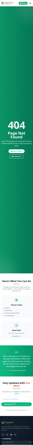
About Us (7, 308)
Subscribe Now (8, 404)
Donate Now (8, 310)
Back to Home (17, 151)
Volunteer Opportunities (11, 313)
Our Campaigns (9, 315)
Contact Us (17, 156)
